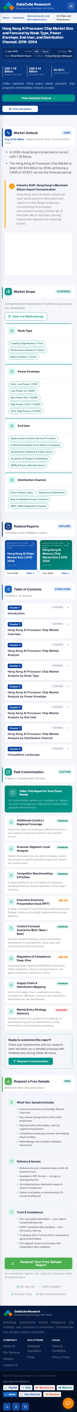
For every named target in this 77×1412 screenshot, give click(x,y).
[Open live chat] (68, 1403)
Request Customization (33, 1061)
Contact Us (10, 1365)
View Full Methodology (28, 316)
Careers (8, 1358)
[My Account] (16, 1406)
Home (6, 17)
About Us (9, 1346)
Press (31, 1357)
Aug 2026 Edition (14, 139)
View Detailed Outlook (36, 98)
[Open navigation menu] (71, 6)
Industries (18, 17)
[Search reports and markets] (7, 1406)
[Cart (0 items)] (25, 1406)
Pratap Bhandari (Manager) (58, 56)
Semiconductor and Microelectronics (38, 17)
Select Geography (21, 108)
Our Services (11, 1352)
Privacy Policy (61, 1357)
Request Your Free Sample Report (41, 1263)
